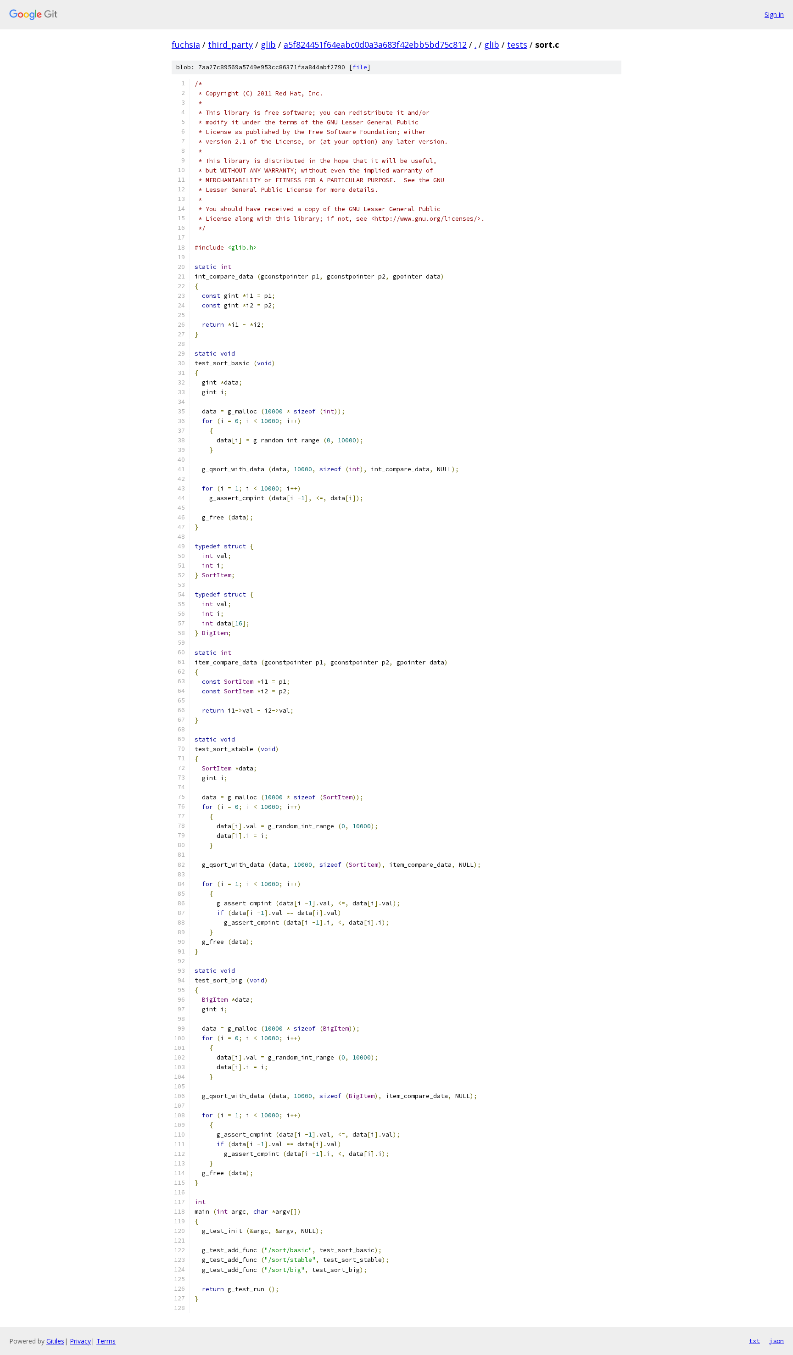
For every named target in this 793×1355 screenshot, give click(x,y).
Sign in (774, 14)
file (359, 67)
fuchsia (186, 44)
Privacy (80, 1341)
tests (517, 44)
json (776, 1341)
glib (268, 44)
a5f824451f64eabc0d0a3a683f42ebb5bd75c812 (375, 44)
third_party (230, 44)
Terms (106, 1341)
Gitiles (55, 1341)
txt (754, 1341)
